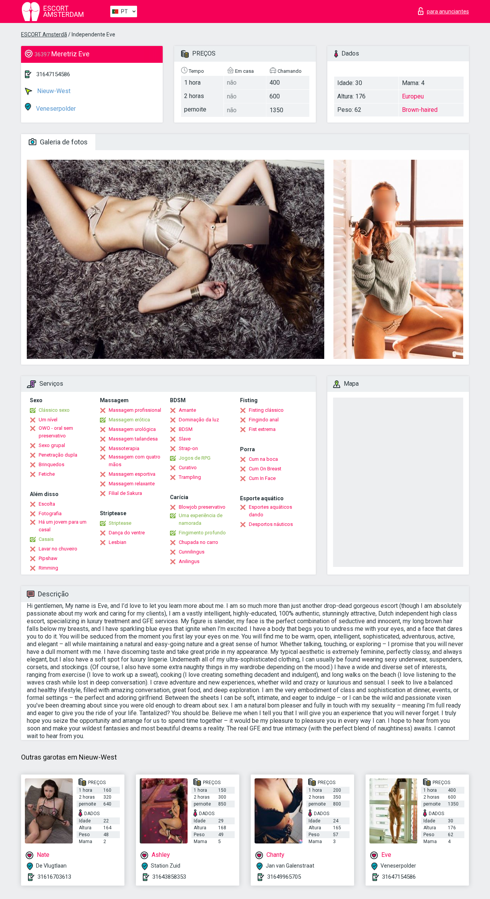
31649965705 (284, 876)
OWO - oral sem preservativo (56, 432)
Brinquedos (51, 464)
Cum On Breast (265, 469)
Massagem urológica (132, 429)
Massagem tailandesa (133, 439)
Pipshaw (48, 558)
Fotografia (50, 513)
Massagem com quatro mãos (134, 460)
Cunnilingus (191, 552)
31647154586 (53, 74)
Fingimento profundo (202, 532)
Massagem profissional (135, 410)
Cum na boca (263, 459)
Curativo (188, 467)
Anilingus (189, 561)
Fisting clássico (266, 410)
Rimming (48, 568)
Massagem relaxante (132, 483)
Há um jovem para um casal (63, 525)
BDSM (186, 429)
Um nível (48, 419)
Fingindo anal (264, 419)
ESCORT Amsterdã (44, 34)
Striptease (120, 523)
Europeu (413, 96)
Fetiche (47, 474)
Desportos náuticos (271, 524)
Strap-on (188, 448)
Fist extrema (262, 429)
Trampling (190, 477)
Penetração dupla (58, 455)
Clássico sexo (54, 410)
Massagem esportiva (132, 474)
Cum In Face (262, 478)
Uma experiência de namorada (200, 519)
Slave (185, 439)
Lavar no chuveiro (58, 549)
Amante (187, 410)
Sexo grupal (52, 445)
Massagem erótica (129, 419)
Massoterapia (124, 448)
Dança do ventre (127, 532)
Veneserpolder (55, 108)
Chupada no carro (198, 542)
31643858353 (169, 876)
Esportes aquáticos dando (270, 510)
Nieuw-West (53, 91)
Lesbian (117, 542)
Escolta (47, 504)
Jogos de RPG (195, 458)
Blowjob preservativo (202, 507)
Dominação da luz (199, 419)
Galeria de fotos (63, 142)
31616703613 (54, 876)
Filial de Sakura (125, 493)
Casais (46, 539)
